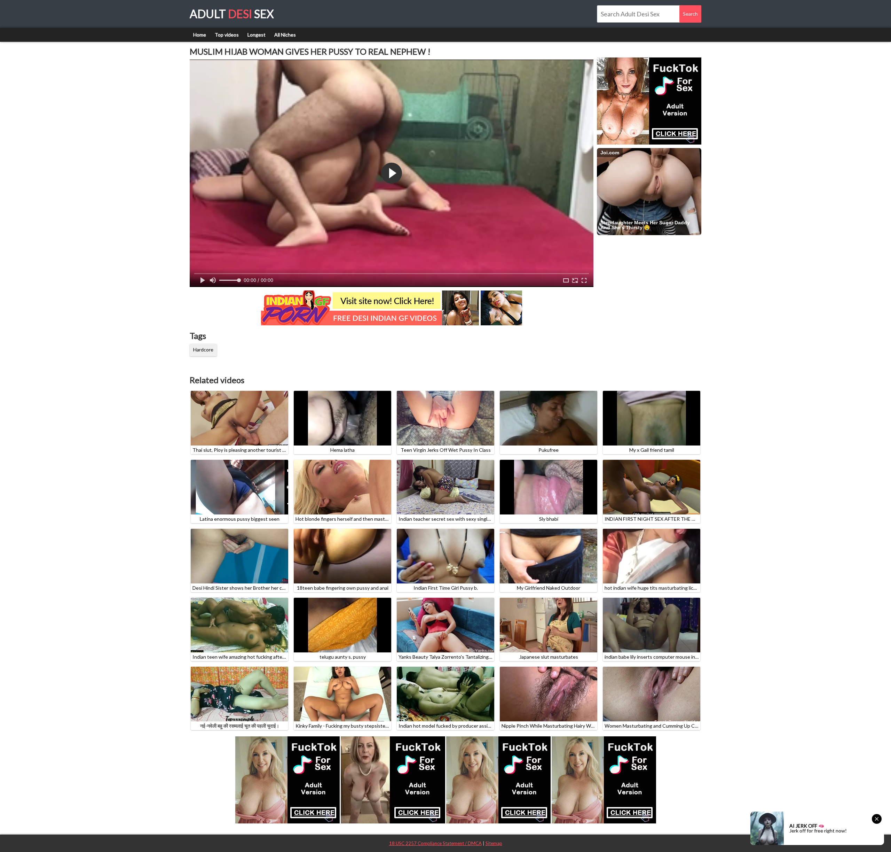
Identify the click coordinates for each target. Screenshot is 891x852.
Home (199, 35)
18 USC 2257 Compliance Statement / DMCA (435, 843)
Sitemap (494, 843)
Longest (256, 35)
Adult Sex (232, 14)
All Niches (285, 35)
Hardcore (203, 350)
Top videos (227, 35)
